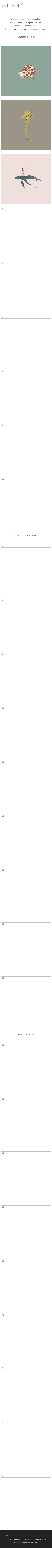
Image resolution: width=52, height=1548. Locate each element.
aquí (45, 29)
